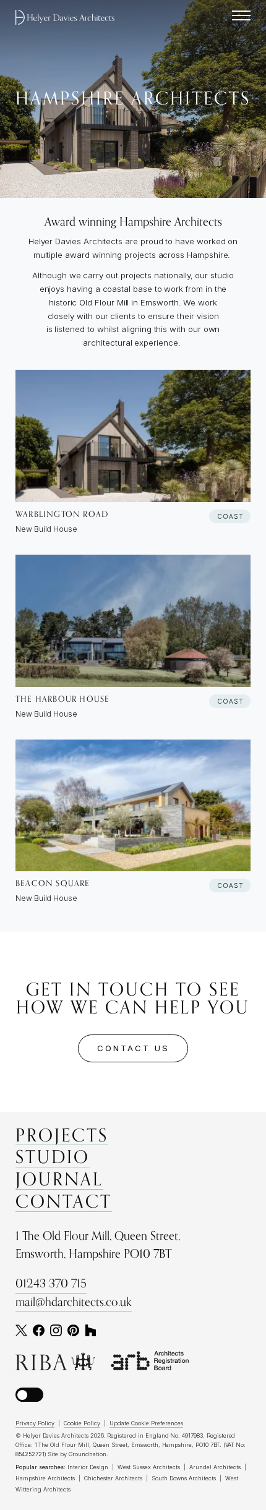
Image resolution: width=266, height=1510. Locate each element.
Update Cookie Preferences (146, 1423)
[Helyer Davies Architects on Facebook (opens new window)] (39, 1330)
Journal (59, 1180)
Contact (63, 1202)
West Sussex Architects (149, 1467)
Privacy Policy (34, 1423)
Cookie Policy (82, 1423)
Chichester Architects (113, 1478)
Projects (61, 1136)
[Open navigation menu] (241, 15)
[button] (29, 1394)
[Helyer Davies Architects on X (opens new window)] (21, 1330)
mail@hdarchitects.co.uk (73, 1303)
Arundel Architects (215, 1467)
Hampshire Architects (45, 1478)
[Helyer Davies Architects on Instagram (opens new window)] (56, 1330)
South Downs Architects (184, 1478)
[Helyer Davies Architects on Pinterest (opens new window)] (73, 1330)
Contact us (133, 1048)
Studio (52, 1158)
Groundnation (87, 1454)
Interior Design (87, 1467)
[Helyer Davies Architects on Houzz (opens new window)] (91, 1330)
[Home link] (64, 17)
